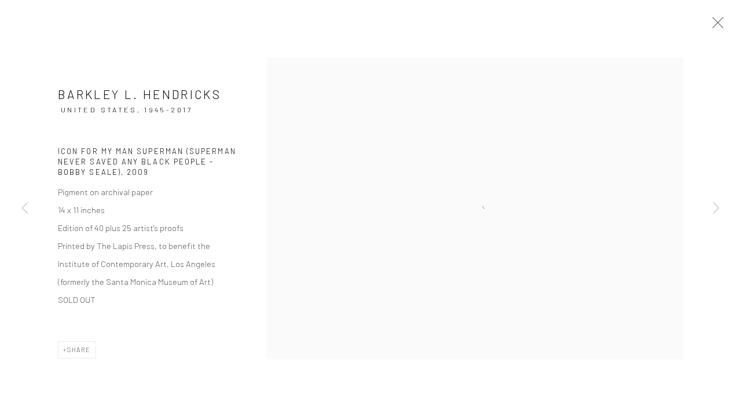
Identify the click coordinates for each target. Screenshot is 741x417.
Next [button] (716, 208)
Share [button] (79, 349)
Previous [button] (25, 208)
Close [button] (715, 26)
